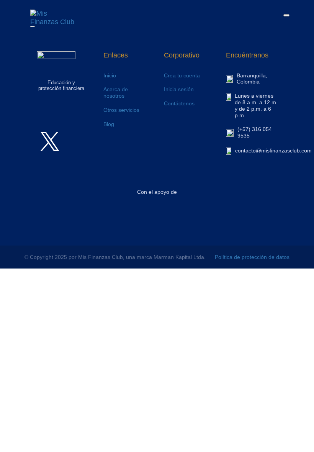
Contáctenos (179, 103)
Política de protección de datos (252, 257)
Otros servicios (121, 110)
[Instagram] (49, 120)
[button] (286, 15)
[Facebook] (72, 120)
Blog (108, 124)
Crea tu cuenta (182, 75)
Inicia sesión (179, 89)
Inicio (109, 75)
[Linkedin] (72, 141)
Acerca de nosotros (115, 92)
